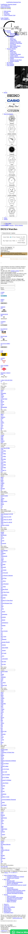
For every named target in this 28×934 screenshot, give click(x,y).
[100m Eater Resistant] (12, 165)
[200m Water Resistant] (12, 144)
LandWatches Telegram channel (8, 4)
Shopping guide (11, 880)
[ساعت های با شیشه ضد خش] (12, 196)
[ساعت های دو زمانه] (12, 216)
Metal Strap (13, 39)
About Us (6, 904)
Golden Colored (14, 55)
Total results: (4, 250)
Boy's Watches (10, 64)
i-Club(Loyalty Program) (13, 878)
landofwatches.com (17, 918)
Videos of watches (11, 896)
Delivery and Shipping (12, 883)
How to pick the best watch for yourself (16, 885)
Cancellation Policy (8, 912)
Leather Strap (13, 40)
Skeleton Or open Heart (16, 60)
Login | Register (4, 18)
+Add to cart (4, 930)
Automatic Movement (15, 41)
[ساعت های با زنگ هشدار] (12, 206)
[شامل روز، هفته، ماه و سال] (12, 134)
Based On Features (8, 114)
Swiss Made (13, 44)
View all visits (4, 866)
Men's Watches (10, 36)
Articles (6, 219)
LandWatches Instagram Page (13, 2)
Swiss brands (10, 887)
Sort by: (3, 247)
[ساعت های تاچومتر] (12, 185)
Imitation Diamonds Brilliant (17, 57)
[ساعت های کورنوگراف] (12, 175)
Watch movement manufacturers (15, 892)
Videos (5, 218)
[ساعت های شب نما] (12, 155)
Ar (5, 2)
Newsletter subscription (6, 868)
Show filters (8, 223)
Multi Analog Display (15, 46)
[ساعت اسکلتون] (12, 124)
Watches (9, 32)
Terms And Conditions (9, 907)
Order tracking (7, 11)
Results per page (5, 248)
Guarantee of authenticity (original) (15, 876)
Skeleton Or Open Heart (16, 43)
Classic (11, 37)
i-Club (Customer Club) (9, 15)
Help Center (7, 879)
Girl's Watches (10, 65)
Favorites (6, 12)
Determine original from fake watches (16, 890)
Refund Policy (7, 911)
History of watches (11, 901)
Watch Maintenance (12, 900)
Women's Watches (14, 35)
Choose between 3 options (8, 233)
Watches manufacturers (12, 889)
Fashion (12, 58)
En (2, 2)
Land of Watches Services (10, 875)
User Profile (7, 14)
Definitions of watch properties (14, 898)
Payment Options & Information (15, 882)
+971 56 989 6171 (5, 5)
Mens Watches (13, 33)
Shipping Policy (8, 909)
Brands (5, 92)
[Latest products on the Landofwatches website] (1, 256)
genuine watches (15, 270)
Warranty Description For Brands (15, 893)
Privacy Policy (7, 908)
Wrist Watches (7, 30)
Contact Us (6, 905)
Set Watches (10, 62)
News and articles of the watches (15, 897)
